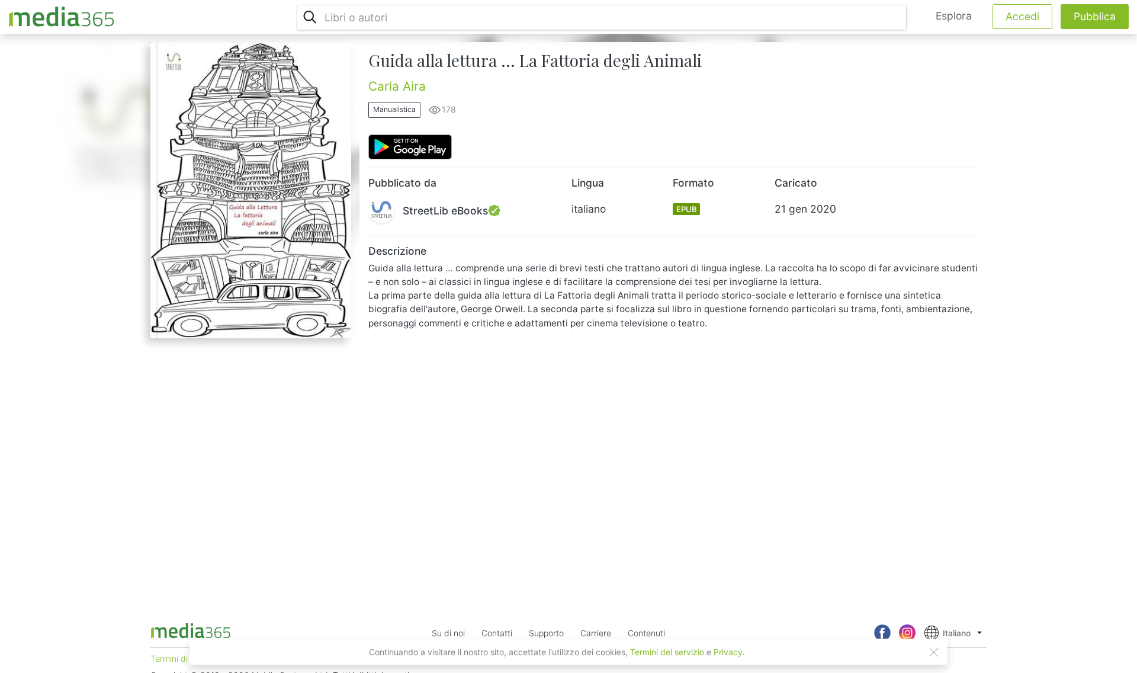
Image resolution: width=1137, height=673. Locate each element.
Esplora (954, 15)
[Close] (934, 652)
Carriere (595, 633)
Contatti (496, 633)
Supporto (546, 633)
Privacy (728, 652)
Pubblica (1095, 16)
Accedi (1022, 16)
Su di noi (448, 633)
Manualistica (394, 109)
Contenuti (646, 633)
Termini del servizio (667, 652)
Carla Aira (397, 86)
